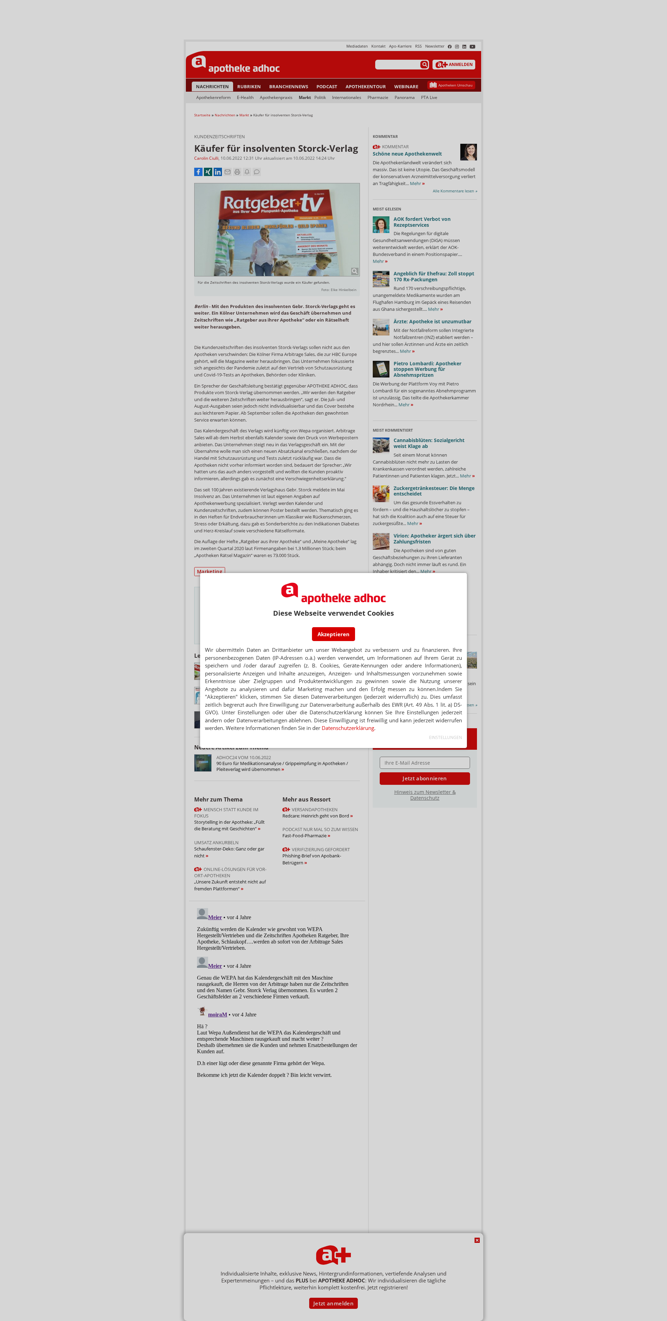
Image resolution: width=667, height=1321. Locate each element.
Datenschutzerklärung (348, 727)
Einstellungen (445, 737)
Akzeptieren (333, 634)
